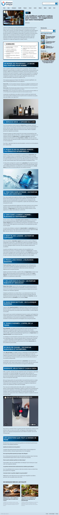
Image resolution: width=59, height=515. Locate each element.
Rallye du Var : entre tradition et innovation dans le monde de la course (10, 499)
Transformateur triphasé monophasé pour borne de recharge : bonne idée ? (50, 37)
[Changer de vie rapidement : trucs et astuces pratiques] (43, 47)
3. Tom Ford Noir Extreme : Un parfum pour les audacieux (12, 53)
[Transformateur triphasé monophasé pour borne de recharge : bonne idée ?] (43, 37)
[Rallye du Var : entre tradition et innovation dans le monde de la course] (11, 491)
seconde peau (26, 68)
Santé (46, 45)
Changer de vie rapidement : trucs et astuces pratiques (50, 47)
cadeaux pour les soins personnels (14, 431)
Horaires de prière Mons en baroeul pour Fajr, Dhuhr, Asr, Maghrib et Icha (48, 61)
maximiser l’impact (8, 144)
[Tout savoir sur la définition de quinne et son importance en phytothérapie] (29, 491)
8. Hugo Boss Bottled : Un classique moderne (30, 50)
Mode (28, 12)
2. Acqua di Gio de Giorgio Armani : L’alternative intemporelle (11, 51)
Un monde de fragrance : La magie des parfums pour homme (12, 47)
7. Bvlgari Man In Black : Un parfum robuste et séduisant (29, 49)
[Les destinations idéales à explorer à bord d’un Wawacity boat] (43, 42)
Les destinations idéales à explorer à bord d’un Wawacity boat (50, 42)
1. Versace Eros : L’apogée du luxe (11, 49)
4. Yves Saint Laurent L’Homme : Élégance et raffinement (12, 56)
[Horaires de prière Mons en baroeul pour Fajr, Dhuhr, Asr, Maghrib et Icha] (48, 56)
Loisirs (46, 40)
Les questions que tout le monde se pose (29, 57)
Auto (46, 35)
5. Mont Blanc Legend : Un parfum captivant (13, 57)
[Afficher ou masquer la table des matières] (26, 44)
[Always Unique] (7, 3)
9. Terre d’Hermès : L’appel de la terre (28, 52)
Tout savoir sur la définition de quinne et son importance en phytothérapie (28, 499)
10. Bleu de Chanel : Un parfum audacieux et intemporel (29, 54)
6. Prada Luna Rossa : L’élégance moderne (29, 46)
